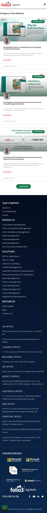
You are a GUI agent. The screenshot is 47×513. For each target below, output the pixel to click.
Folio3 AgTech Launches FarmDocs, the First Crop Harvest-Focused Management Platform (22, 103)
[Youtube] (34, 496)
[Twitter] (42, 496)
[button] (23, 186)
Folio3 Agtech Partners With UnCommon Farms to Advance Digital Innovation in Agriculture (22, 158)
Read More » (7, 60)
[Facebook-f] (29, 496)
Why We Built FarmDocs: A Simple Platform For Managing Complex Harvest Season (22, 48)
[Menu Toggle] (45, 4)
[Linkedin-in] (38, 496)
